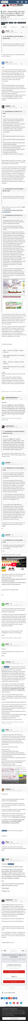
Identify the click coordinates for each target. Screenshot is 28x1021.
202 (26, 987)
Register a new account (14, 971)
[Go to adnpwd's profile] (3, 789)
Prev (5, 27)
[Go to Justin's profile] (3, 31)
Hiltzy (7, 842)
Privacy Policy (9, 1006)
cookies (13, 1010)
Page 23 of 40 (14, 27)
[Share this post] (21, 32)
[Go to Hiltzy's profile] (3, 842)
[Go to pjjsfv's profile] (3, 604)
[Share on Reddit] (11, 998)
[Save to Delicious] (16, 998)
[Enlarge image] (14, 286)
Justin (7, 31)
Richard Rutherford (12, 397)
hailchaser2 (9, 900)
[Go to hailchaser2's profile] (3, 900)
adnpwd (8, 789)
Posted (11, 32)
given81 (8, 462)
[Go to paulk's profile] (3, 859)
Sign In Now (14, 981)
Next (23, 27)
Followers (12, 987)
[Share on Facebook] (2, 998)
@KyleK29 (6, 666)
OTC (7, 62)
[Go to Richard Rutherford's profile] (3, 398)
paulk (7, 859)
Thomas (8, 662)
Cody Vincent (10, 426)
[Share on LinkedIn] (7, 998)
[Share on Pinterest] (9, 998)
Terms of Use (17, 1006)
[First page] (2, 27)
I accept (14, 1018)
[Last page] (26, 27)
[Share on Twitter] (4, 998)
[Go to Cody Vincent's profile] (3, 426)
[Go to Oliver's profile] (3, 730)
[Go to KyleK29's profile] (3, 106)
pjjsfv (7, 603)
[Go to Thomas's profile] (3, 662)
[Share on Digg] (14, 998)
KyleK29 (4, 18)
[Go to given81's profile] (3, 463)
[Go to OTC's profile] (3, 63)
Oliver (7, 729)
